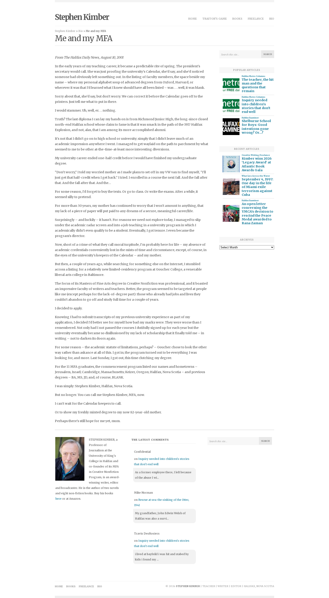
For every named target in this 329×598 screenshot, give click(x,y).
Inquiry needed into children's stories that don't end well (256, 106)
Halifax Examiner (250, 118)
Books (237, 18)
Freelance (256, 18)
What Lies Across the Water (256, 176)
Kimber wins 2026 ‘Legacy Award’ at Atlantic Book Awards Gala (257, 164)
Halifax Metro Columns (253, 76)
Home (192, 18)
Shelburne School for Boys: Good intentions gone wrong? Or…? (256, 127)
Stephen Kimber (82, 17)
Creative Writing (250, 155)
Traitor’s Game (214, 18)
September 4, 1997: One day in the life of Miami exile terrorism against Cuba (257, 187)
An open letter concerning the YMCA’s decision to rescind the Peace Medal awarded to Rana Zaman (257, 213)
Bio (271, 18)
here (58, 498)
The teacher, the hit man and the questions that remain (258, 85)
